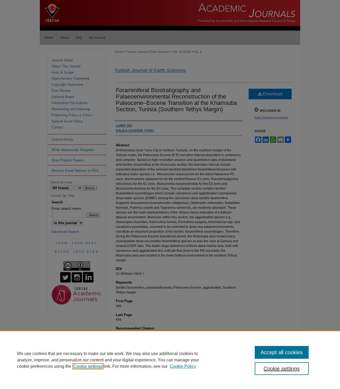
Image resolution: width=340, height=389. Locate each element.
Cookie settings (88, 366)
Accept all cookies (282, 352)
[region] (170, 360)
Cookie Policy (183, 366)
